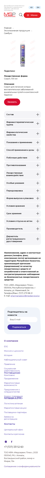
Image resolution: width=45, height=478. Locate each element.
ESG (6, 346)
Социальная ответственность (12, 370)
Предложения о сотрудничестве (12, 391)
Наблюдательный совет (15, 360)
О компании (11, 341)
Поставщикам (12, 373)
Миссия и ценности (14, 351)
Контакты (9, 424)
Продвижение (11, 378)
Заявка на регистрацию (10, 418)
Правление (9, 364)
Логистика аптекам (13, 403)
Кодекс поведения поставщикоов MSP (13, 397)
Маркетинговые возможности (12, 384)
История (8, 355)
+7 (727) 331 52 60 (13, 446)
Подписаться (19, 327)
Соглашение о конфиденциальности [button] (22, 466)
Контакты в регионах (14, 434)
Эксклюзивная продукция (17, 31)
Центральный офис (13, 430)
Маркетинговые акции (15, 408)
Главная (8, 28)
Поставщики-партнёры (15, 412)
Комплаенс (9, 375)
